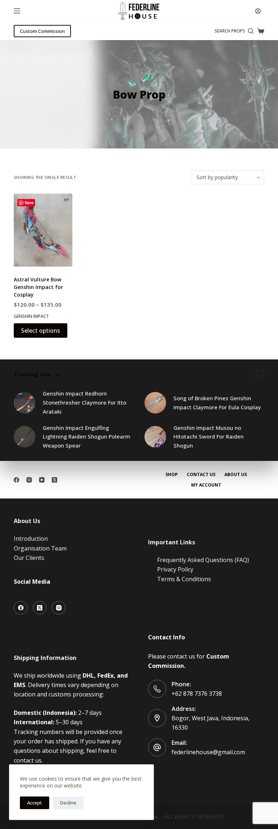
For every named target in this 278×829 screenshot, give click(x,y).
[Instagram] (29, 480)
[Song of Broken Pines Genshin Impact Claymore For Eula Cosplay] (155, 403)
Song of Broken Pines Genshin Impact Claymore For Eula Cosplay (217, 402)
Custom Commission (42, 31)
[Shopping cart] (260, 31)
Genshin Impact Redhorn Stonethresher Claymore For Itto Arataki (84, 402)
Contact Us (201, 475)
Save (29, 202)
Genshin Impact (31, 316)
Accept (34, 802)
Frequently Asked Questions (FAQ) (203, 560)
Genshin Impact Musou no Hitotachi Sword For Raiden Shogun (208, 436)
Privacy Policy (175, 569)
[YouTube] (42, 480)
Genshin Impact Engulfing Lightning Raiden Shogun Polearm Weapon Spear (86, 436)
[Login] (258, 11)
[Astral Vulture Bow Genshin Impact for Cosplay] (43, 230)
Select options (40, 330)
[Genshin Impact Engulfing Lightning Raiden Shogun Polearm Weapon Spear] (24, 437)
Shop (171, 475)
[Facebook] (16, 480)
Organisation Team (40, 548)
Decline (68, 802)
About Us (235, 475)
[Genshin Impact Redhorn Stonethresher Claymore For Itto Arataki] (24, 403)
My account (206, 485)
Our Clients (29, 558)
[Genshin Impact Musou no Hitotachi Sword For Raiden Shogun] (155, 437)
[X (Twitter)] (54, 480)
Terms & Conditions (184, 579)
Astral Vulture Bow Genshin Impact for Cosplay (38, 287)
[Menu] (17, 11)
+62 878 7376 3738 (197, 694)
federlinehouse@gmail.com (208, 752)
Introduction (31, 539)
